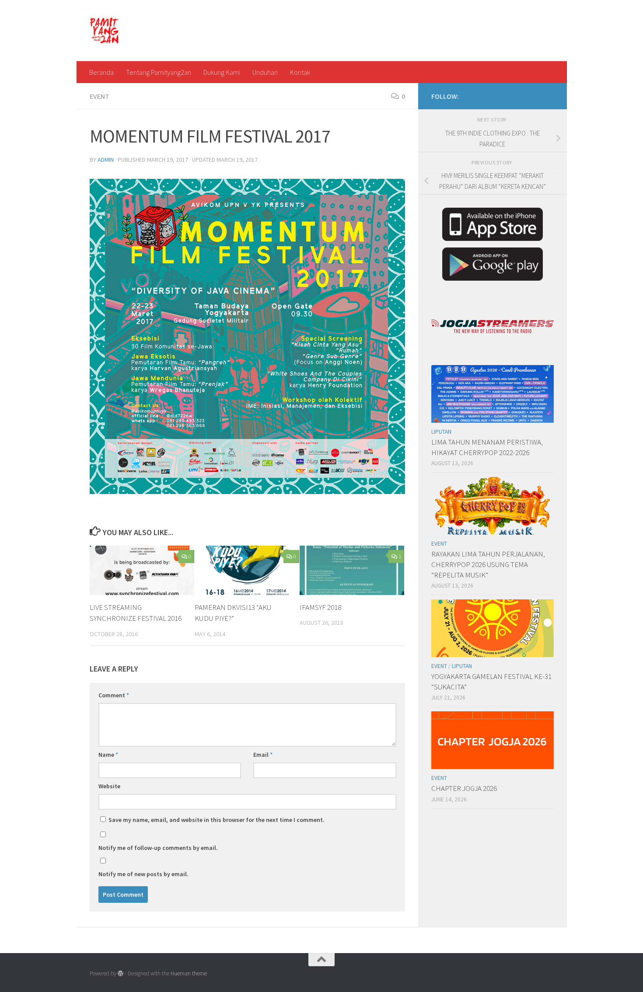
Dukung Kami (221, 72)
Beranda (101, 72)
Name (108, 755)
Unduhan (265, 72)
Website (109, 786)
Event (99, 96)
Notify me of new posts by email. (143, 874)
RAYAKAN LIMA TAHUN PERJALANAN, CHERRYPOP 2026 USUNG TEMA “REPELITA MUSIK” (488, 564)
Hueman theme (189, 973)
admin (106, 160)
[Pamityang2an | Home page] (105, 30)
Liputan (441, 431)
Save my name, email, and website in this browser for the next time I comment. (216, 820)
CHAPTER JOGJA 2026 (464, 788)
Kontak (300, 72)
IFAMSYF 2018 (320, 607)
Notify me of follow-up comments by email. (158, 848)
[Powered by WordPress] (120, 973)
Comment (113, 695)
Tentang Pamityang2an (158, 72)
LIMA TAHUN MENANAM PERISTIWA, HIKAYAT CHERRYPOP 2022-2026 (487, 447)
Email (263, 755)
